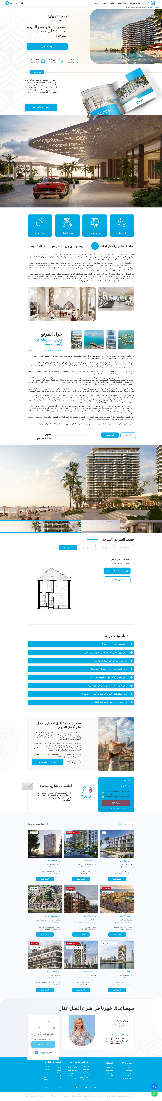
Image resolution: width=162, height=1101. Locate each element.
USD (126, 824)
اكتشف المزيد (45, 879)
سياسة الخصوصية (108, 791)
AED (120, 824)
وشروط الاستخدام (108, 794)
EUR (132, 824)
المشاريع (150, 7)
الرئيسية (157, 7)
